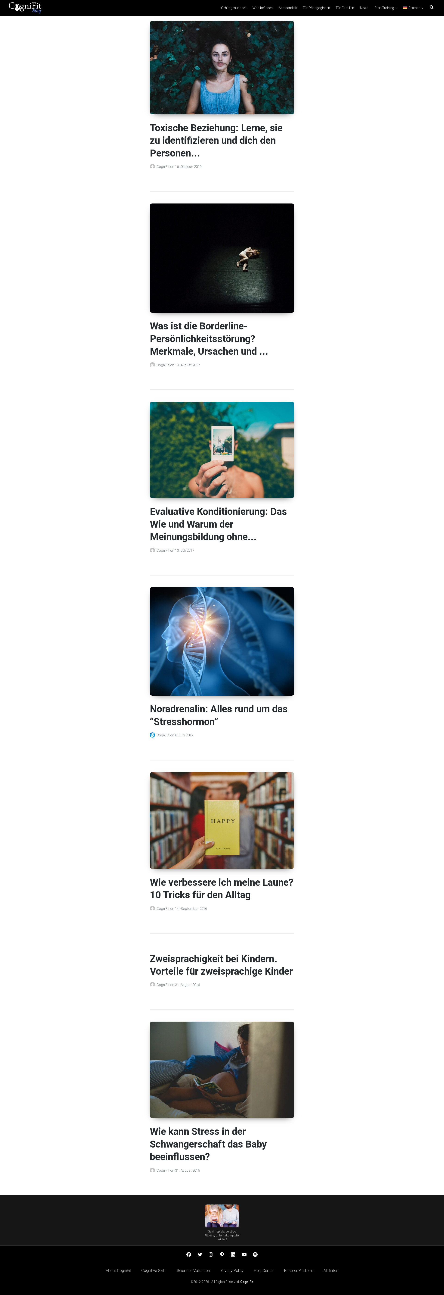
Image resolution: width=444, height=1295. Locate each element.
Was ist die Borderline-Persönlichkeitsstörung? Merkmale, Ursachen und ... (209, 338)
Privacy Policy (232, 1270)
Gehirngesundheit (234, 8)
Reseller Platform (298, 1270)
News (364, 8)
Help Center (264, 1270)
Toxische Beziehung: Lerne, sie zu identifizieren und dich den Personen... (216, 140)
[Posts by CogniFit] (153, 167)
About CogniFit (118, 1270)
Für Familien (345, 8)
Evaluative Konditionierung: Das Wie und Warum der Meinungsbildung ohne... (218, 524)
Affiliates (331, 1270)
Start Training (384, 8)
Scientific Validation (193, 1270)
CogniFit (163, 167)
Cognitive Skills (153, 1270)
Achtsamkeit (288, 8)
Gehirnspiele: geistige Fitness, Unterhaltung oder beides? (222, 1235)
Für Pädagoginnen (316, 8)
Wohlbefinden (263, 8)
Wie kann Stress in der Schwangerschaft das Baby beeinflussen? (208, 1144)
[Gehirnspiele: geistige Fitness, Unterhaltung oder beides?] (222, 1215)
